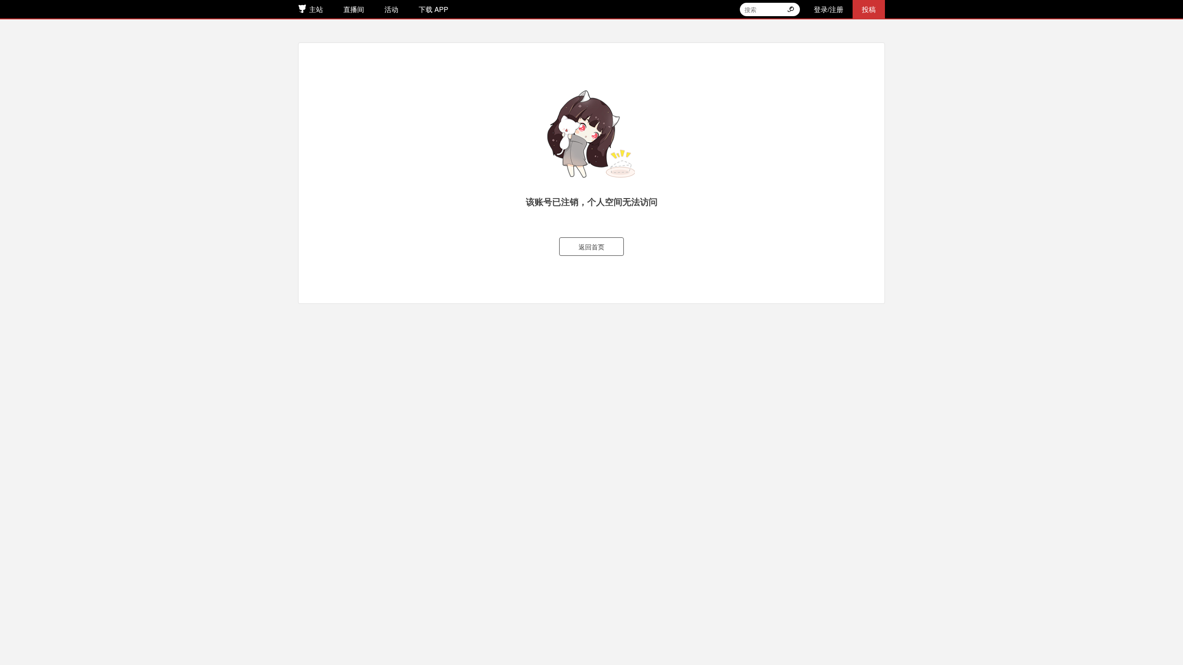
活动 (391, 9)
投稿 (869, 9)
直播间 (353, 9)
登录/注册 (828, 9)
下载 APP (433, 9)
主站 (316, 9)
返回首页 (591, 246)
